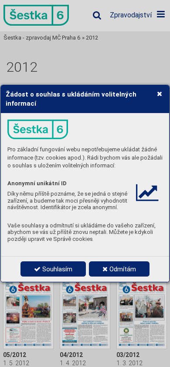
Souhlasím (56, 269)
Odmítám (122, 269)
